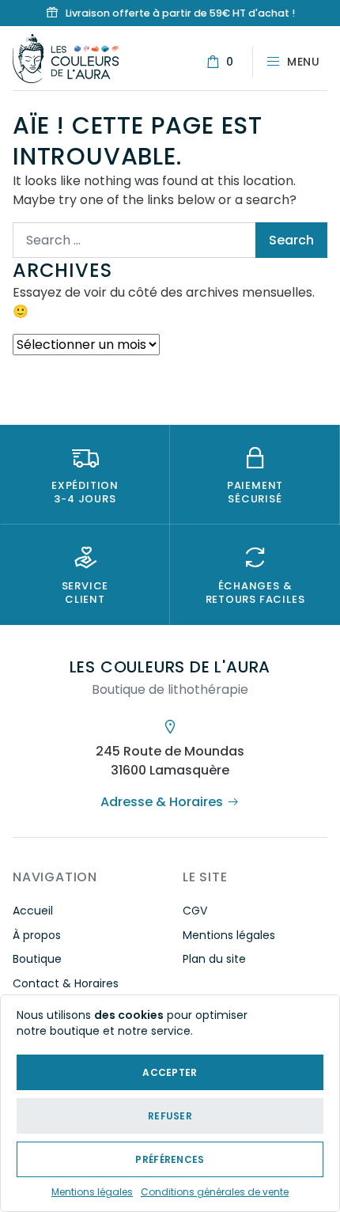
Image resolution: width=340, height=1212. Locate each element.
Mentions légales (92, 1192)
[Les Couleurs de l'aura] (66, 57)
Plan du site (214, 959)
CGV (195, 910)
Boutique (37, 959)
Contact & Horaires (66, 983)
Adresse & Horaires (161, 802)
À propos (37, 935)
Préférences (170, 1159)
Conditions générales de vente (215, 1192)
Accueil (33, 910)
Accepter (170, 1072)
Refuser (170, 1116)
